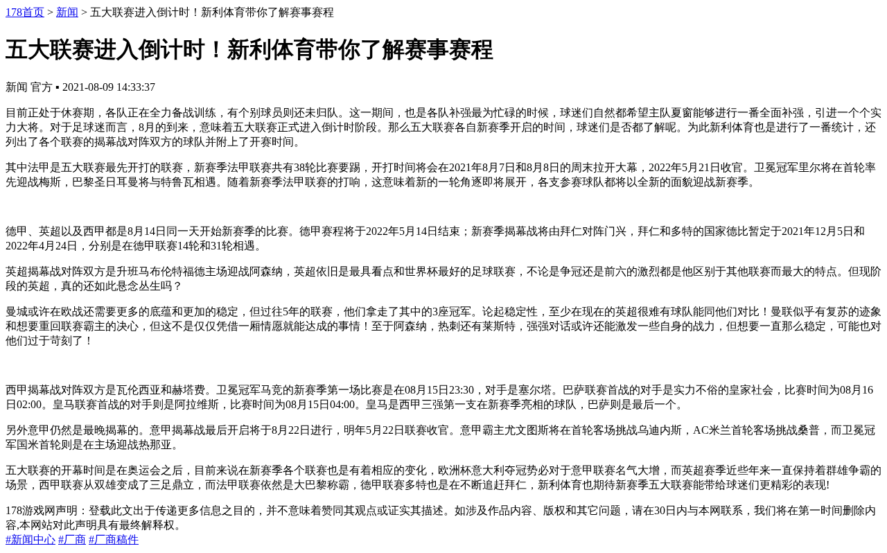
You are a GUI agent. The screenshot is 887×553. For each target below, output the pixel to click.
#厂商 (72, 539)
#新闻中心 (30, 539)
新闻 (67, 12)
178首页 (25, 12)
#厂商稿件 (114, 539)
